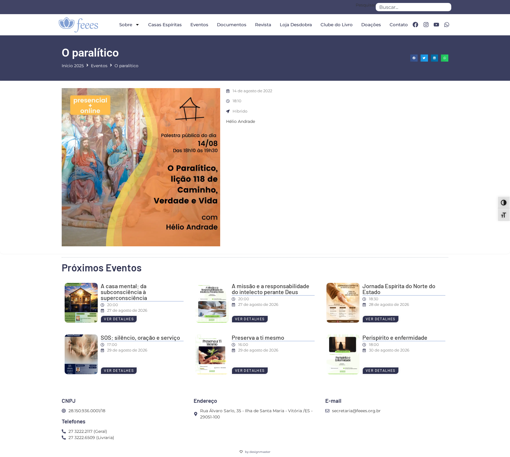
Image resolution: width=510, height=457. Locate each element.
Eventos (199, 24)
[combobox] (413, 7)
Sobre (125, 24)
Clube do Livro (337, 24)
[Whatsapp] (446, 24)
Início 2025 (73, 65)
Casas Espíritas (165, 24)
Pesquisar (366, 5)
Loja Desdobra (296, 24)
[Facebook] (415, 24)
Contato (399, 24)
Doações (371, 24)
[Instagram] (425, 24)
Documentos (231, 24)
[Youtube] (436, 24)
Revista (263, 24)
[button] (414, 58)
